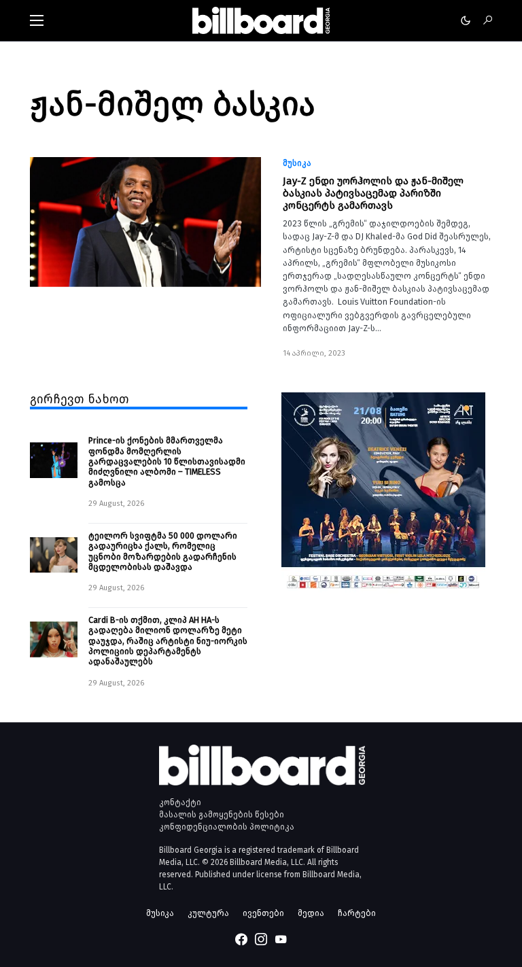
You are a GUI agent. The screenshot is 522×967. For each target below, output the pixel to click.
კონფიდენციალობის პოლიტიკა (226, 827)
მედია (311, 913)
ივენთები (263, 913)
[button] (37, 20)
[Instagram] (261, 939)
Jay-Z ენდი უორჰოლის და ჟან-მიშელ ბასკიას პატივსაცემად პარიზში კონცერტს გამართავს (373, 193)
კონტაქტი (180, 802)
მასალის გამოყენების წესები (221, 814)
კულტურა (208, 913)
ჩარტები (357, 913)
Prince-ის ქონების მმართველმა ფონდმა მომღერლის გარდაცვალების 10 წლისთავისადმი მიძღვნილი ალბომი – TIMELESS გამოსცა (166, 461)
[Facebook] (241, 939)
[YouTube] (281, 939)
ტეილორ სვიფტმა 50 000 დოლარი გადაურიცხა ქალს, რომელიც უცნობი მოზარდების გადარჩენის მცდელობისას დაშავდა (162, 551)
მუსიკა (297, 163)
